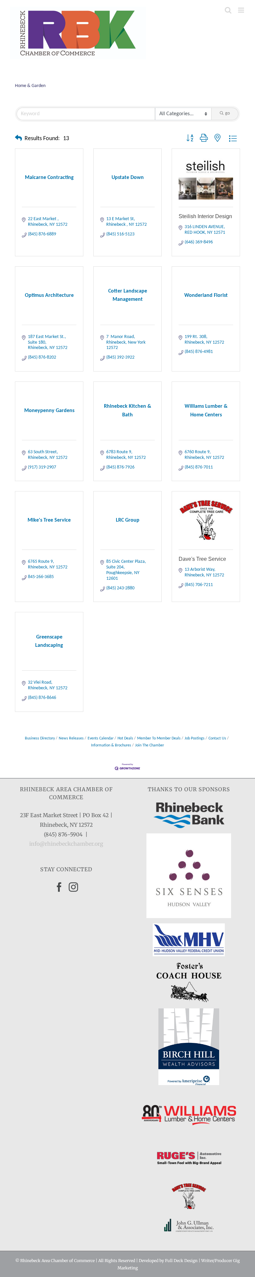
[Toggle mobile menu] (241, 10)
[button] (18, 138)
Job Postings (195, 738)
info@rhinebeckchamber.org (66, 843)
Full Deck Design (181, 1260)
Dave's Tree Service (202, 559)
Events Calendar (101, 738)
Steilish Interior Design (205, 216)
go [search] (227, 113)
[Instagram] (73, 887)
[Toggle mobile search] (228, 10)
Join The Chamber (149, 745)
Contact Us (217, 738)
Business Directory (40, 738)
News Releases (71, 738)
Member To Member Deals (159, 738)
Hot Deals (125, 738)
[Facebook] (59, 887)
